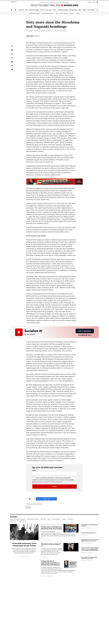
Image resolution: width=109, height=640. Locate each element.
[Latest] (15, 10)
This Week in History (21, 521)
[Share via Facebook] (12, 46)
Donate (78, 13)
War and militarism (56, 519)
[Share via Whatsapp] (12, 54)
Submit (54, 486)
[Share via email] (12, 62)
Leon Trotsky (43, 519)
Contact (89, 2)
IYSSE (57, 13)
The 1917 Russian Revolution (33, 519)
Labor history (13, 521)
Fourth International (34, 13)
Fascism (49, 519)
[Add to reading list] (12, 69)
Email (33, 470)
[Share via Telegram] (12, 58)
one (30, 47)
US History (64, 519)
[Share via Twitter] (12, 50)
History (28, 507)
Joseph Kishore (30, 36)
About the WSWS (64, 13)
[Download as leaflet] (12, 66)
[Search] (97, 10)
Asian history (70, 519)
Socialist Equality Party (47, 13)
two (55, 49)
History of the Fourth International (17, 519)
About (93, 2)
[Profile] (97, 2)
